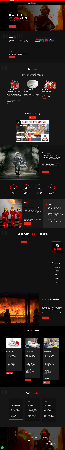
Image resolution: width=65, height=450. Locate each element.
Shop (39, 3)
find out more (9, 103)
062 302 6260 (11, 0)
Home (22, 3)
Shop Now (45, 317)
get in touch (27, 223)
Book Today (32, 117)
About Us (25, 3)
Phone (29, 440)
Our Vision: (50, 204)
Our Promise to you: (53, 220)
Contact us (12, 26)
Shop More (24, 242)
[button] (2, 447)
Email (29, 432)
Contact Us (42, 3)
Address (29, 436)
